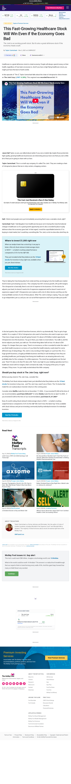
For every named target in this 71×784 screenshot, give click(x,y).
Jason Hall (4, 544)
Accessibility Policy (42, 735)
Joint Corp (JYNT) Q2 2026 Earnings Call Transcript (15, 456)
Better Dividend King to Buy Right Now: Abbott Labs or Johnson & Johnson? (53, 484)
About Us (30, 677)
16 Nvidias (54, 558)
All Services (50, 677)
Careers (30, 679)
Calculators (46, 705)
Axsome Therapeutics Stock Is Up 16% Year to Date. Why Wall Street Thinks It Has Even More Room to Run (16, 485)
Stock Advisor (50, 679)
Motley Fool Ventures (34, 721)
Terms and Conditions (28, 737)
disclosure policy (30, 546)
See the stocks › (13, 268)
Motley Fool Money (52, 692)
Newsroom (31, 684)
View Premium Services (56, 658)
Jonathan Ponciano (51, 508)
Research (31, 682)
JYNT (18, 77)
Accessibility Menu (35, 1)
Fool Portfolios (50, 687)
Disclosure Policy (29, 735)
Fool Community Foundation (36, 723)
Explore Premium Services (20, 23)
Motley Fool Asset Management (37, 716)
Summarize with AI (37, 55)
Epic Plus (49, 684)
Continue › (11, 574)
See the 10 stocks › (12, 415)
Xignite (15, 688)
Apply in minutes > (35, 209)
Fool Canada (31, 703)
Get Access (20, 623)
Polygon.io (21, 688)
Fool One (49, 690)
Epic (48, 682)
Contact (30, 687)
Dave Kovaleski (15, 508)
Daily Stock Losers (64, 18)
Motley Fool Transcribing (18, 453)
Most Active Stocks (62, 13)
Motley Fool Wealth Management (37, 718)
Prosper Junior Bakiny (52, 453)
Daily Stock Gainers (62, 16)
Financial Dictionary (48, 708)
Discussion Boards (48, 703)
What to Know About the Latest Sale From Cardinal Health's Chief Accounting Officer (52, 511)
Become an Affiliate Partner (36, 726)
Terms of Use (8, 735)
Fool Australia (32, 700)
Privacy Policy (18, 735)
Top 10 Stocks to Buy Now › (54, 7)
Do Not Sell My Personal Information (47, 737)
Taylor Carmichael (11, 50)
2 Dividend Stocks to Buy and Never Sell (14, 510)
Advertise (31, 690)
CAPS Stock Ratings (48, 700)
